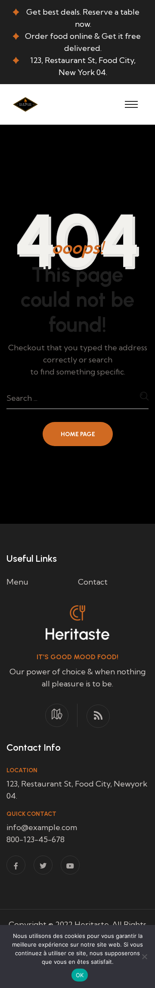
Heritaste (91, 924)
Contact (93, 582)
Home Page (78, 434)
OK (80, 975)
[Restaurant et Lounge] (25, 103)
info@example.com (41, 827)
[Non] (144, 956)
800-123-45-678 (35, 839)
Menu (17, 582)
